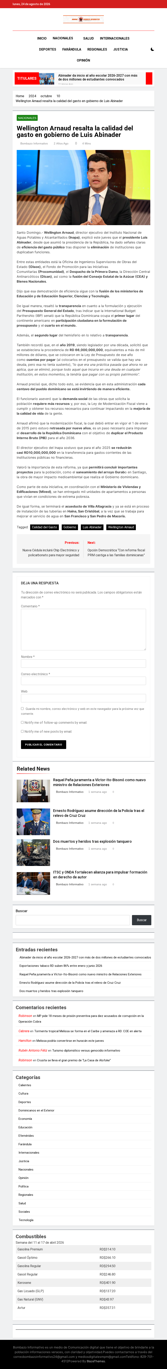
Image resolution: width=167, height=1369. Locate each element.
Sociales (24, 1212)
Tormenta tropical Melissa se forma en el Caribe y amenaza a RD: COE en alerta (88, 1031)
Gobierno (70, 527)
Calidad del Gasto (44, 527)
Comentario (30, 606)
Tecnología (26, 1220)
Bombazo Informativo (34, 143)
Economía (25, 1119)
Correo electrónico (35, 674)
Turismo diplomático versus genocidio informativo (86, 1050)
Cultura (23, 1093)
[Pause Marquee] (149, 78)
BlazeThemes (96, 1361)
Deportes (47, 49)
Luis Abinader (92, 527)
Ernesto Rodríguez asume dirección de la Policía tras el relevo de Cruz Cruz (70, 983)
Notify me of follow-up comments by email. (55, 723)
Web (24, 691)
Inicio (42, 38)
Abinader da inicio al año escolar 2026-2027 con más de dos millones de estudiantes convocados (97, 77)
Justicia (120, 49)
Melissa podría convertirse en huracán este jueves (70, 1041)
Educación (25, 1127)
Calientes (25, 1085)
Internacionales (115, 38)
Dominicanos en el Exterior (36, 1110)
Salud (88, 38)
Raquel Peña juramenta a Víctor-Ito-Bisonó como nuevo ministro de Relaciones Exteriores (81, 974)
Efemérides (26, 1136)
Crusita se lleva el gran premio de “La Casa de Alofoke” (74, 1060)
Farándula (71, 49)
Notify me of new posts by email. (48, 732)
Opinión (83, 60)
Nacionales (63, 38)
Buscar (21, 911)
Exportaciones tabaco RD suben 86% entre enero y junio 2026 (61, 966)
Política (24, 1186)
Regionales (97, 49)
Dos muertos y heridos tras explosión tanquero (92, 841)
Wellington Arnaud (121, 527)
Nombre (28, 657)
